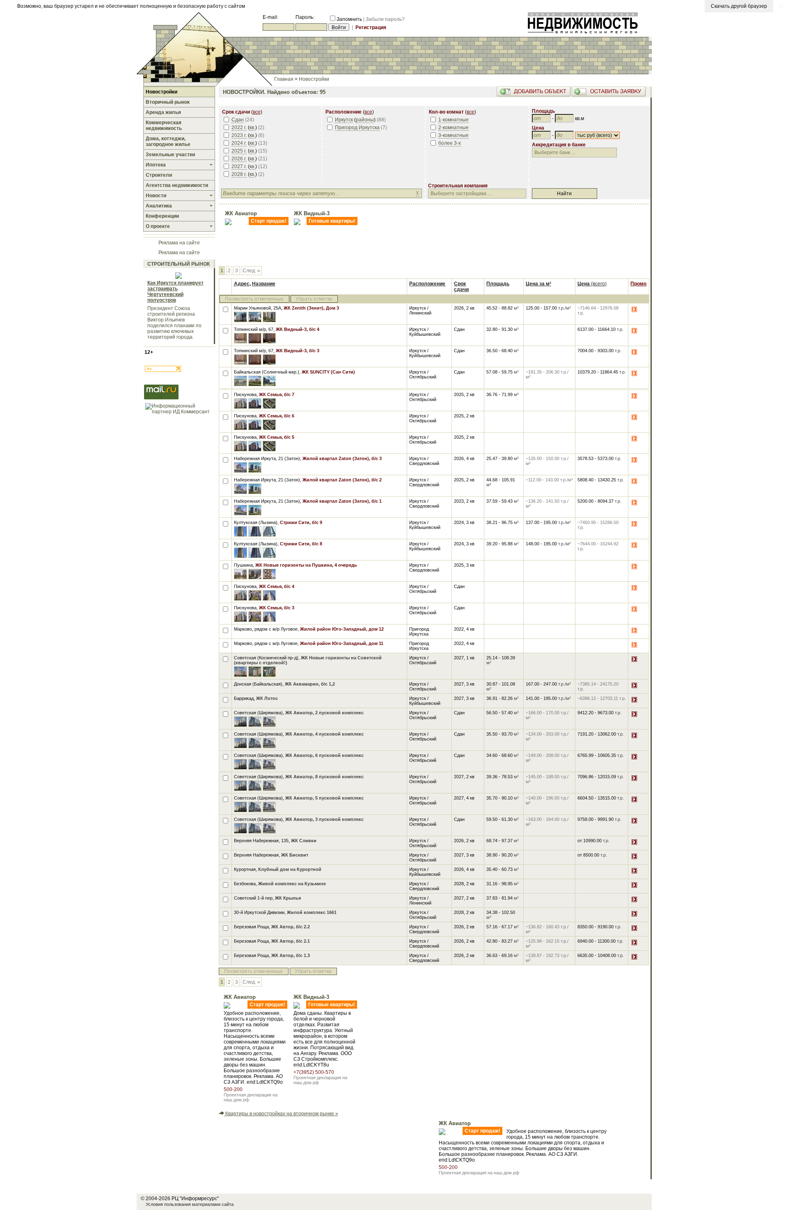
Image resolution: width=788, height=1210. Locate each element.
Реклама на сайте (179, 243)
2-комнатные (453, 127)
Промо (638, 284)
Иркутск (344, 120)
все (257, 112)
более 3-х (449, 143)
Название (263, 284)
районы (365, 120)
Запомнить (349, 19)
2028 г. (239, 174)
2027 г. (239, 166)
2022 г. (239, 127)
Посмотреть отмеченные (254, 299)
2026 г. (239, 159)
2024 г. (239, 143)
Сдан (237, 120)
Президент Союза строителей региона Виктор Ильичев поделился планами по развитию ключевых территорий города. (174, 322)
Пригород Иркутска (357, 127)
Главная (283, 79)
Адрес (242, 284)
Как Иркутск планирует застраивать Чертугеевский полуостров (175, 291)
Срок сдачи (461, 286)
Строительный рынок (178, 264)
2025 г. (239, 151)
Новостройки (314, 79)
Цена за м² (538, 284)
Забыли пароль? (385, 19)
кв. (252, 127)
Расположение (427, 284)
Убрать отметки (314, 299)
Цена (592, 284)
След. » (251, 270)
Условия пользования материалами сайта (190, 1204)
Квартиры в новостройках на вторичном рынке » (281, 1114)
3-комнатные (453, 135)
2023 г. (239, 135)
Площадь (497, 284)
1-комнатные (453, 120)
